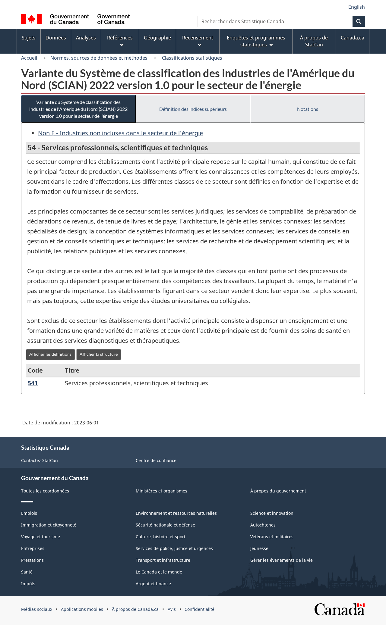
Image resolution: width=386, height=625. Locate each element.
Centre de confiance (156, 460)
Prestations (32, 560)
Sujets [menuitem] (29, 37)
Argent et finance (153, 583)
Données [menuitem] (56, 37)
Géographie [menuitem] (157, 37)
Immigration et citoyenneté (48, 525)
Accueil (29, 58)
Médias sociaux (36, 609)
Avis (172, 609)
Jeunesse (259, 548)
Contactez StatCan (39, 460)
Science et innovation (271, 513)
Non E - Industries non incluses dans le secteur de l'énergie (120, 133)
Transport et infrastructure (163, 560)
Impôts (28, 583)
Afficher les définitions (50, 354)
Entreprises (32, 548)
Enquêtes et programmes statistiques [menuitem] (256, 41)
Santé (27, 572)
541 (33, 383)
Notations (307, 109)
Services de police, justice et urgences (174, 548)
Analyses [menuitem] (86, 37)
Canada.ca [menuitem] (352, 37)
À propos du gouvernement (278, 491)
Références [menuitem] (120, 37)
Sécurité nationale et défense (165, 525)
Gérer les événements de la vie (281, 560)
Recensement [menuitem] (197, 37)
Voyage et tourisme (40, 536)
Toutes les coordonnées (45, 491)
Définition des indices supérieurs (193, 109)
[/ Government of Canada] (75, 20)
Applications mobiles (82, 609)
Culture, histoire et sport (160, 536)
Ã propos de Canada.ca (135, 609)
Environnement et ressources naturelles (176, 513)
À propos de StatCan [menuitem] (314, 41)
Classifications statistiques (191, 58)
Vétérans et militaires (271, 536)
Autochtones (263, 525)
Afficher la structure (99, 354)
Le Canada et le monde (159, 572)
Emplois (29, 513)
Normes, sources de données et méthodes (98, 58)
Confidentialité (199, 609)
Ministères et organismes (161, 491)
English (356, 7)
